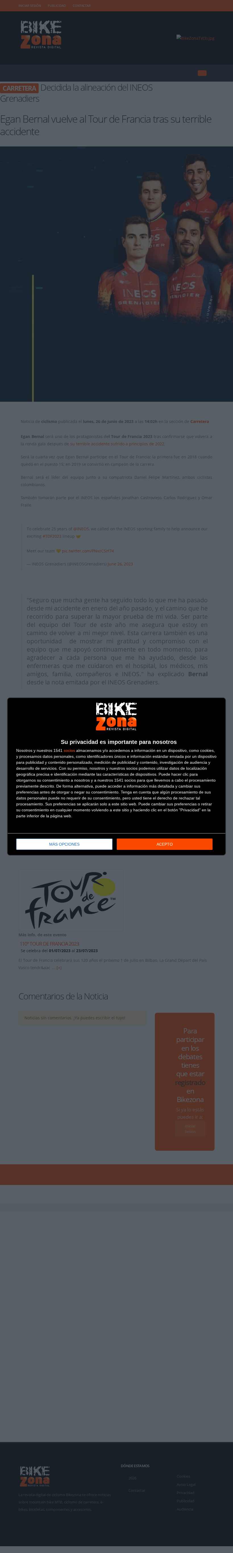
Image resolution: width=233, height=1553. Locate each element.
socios (69, 750)
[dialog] (116, 776)
